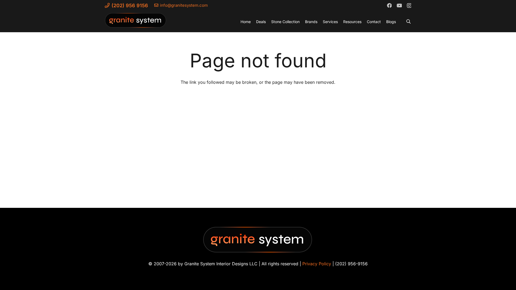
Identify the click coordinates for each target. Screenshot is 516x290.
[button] (408, 21)
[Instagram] (409, 5)
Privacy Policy (316, 263)
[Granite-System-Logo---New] (136, 23)
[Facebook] (389, 5)
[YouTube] (399, 5)
